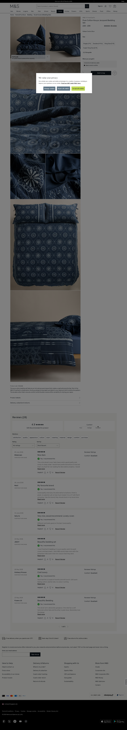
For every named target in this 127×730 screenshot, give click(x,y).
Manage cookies (49, 88)
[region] (64, 83)
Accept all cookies (78, 88)
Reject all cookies (63, 88)
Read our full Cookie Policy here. (71, 83)
